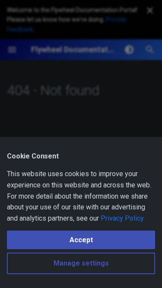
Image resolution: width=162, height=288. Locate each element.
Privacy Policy (122, 218)
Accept (81, 240)
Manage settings (81, 263)
